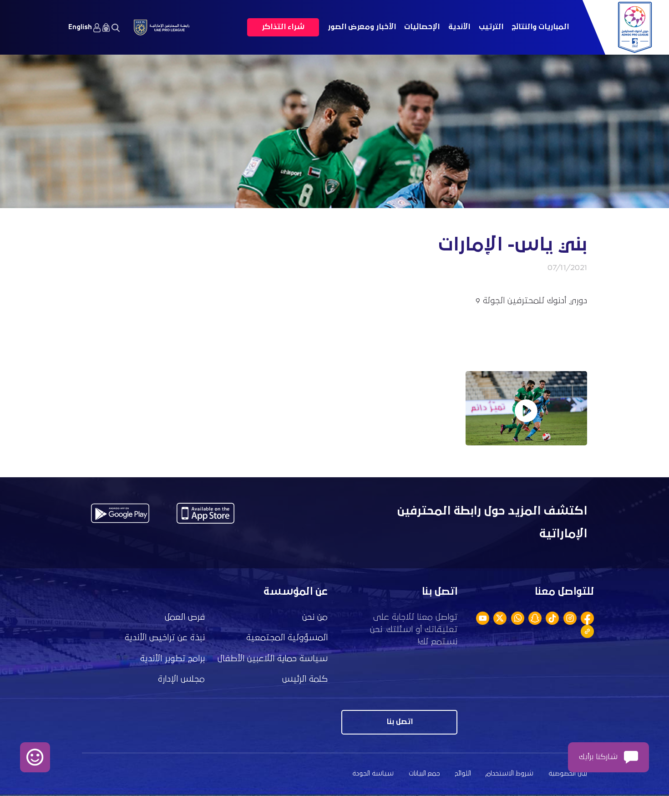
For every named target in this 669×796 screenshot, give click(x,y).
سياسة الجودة (373, 773)
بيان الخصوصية (567, 773)
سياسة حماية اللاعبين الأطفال (273, 659)
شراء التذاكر (283, 27)
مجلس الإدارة (181, 679)
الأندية (459, 27)
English (80, 27)
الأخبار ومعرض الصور (362, 27)
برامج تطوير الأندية (172, 659)
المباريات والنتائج (540, 27)
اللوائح (463, 773)
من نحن (315, 617)
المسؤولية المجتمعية (287, 638)
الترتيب (491, 27)
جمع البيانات (424, 773)
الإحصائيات (422, 27)
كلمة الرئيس (305, 679)
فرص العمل (185, 617)
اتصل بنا (399, 722)
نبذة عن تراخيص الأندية (165, 638)
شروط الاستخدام (509, 773)
